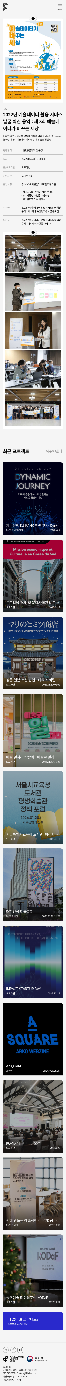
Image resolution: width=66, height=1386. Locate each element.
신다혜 (18, 1379)
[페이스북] (13, 1350)
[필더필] (13, 1359)
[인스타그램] (20, 1350)
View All (52, 451)
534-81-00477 (23, 1376)
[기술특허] (37, 1359)
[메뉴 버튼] (60, 6)
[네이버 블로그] (6, 1350)
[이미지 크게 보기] (33, 18)
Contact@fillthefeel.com (27, 1373)
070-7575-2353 (9, 1373)
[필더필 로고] (5, 7)
